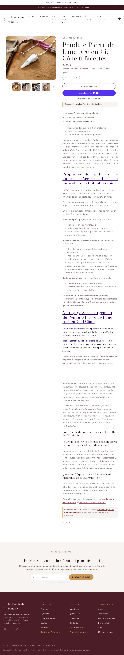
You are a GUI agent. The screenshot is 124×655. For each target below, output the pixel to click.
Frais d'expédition (81, 68)
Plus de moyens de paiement (89, 99)
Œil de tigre (75, 623)
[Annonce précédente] (4, 2)
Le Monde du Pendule (15, 19)
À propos (88, 17)
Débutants (43, 16)
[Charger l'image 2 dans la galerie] (26, 87)
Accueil (31, 16)
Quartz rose (75, 614)
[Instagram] (5, 629)
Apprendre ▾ (76, 17)
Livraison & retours (106, 618)
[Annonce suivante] (119, 2)
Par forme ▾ (55, 19)
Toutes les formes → (50, 632)
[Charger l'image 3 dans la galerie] (36, 87)
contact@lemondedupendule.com (77, 650)
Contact (99, 16)
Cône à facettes (48, 618)
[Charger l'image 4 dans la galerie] (46, 87)
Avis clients (103, 614)
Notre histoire (104, 623)
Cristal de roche (76, 628)
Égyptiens (45, 609)
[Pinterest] (17, 629)
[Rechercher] (105, 19)
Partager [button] (69, 522)
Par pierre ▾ (64, 19)
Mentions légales (105, 632)
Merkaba (44, 628)
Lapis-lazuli (74, 618)
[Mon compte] (111, 19)
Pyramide (45, 614)
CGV (100, 628)
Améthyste (74, 609)
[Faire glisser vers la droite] (53, 87)
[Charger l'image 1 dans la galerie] (16, 87)
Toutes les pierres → (79, 632)
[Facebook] (11, 629)
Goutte (44, 623)
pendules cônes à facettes (92, 502)
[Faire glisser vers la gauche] (8, 87)
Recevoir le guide (81, 577)
